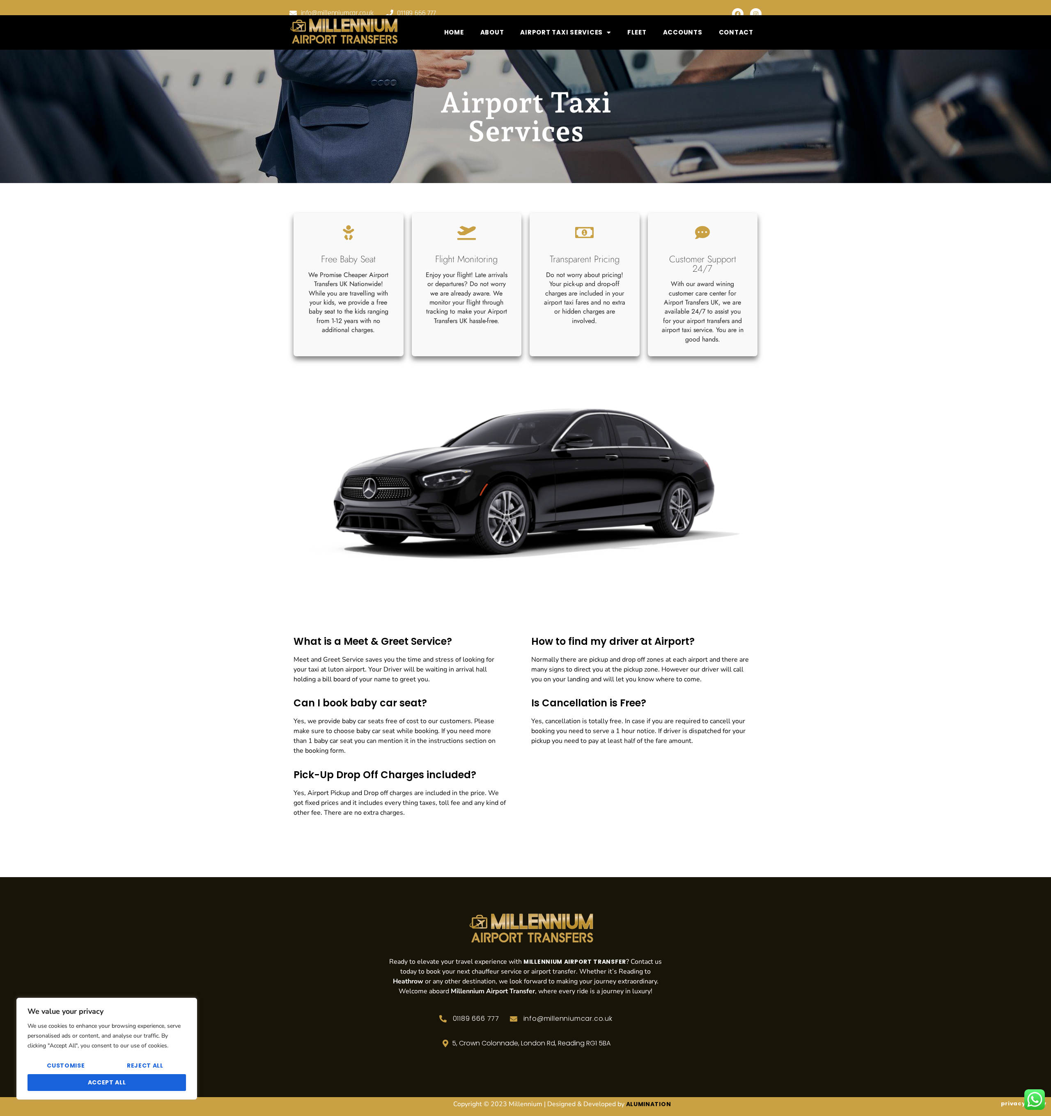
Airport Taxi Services (561, 32)
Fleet (637, 32)
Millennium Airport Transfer (574, 962)
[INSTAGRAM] (756, 14)
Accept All (107, 1082)
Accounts (682, 32)
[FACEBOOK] (738, 14)
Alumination (648, 1104)
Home (454, 32)
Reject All (145, 1065)
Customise (66, 1065)
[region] (106, 1049)
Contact (736, 32)
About (492, 32)
